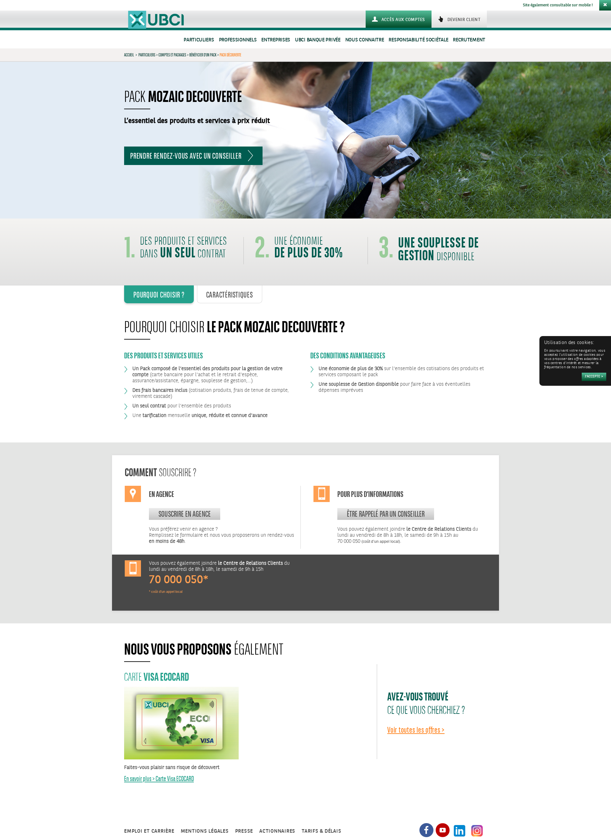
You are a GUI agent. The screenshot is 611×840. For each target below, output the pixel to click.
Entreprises (275, 40)
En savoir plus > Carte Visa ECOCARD (159, 778)
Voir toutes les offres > (416, 730)
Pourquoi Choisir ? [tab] (159, 295)
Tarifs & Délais (321, 831)
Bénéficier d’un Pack (202, 55)
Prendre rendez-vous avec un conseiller (185, 156)
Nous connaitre (364, 40)
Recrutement (469, 40)
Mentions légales (205, 831)
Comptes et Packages (172, 55)
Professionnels (238, 40)
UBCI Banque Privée (318, 40)
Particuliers (199, 40)
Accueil (129, 55)
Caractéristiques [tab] (229, 295)
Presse (244, 831)
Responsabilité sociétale (418, 40)
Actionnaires (277, 831)
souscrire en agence (184, 514)
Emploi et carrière (149, 831)
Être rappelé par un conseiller (386, 514)
